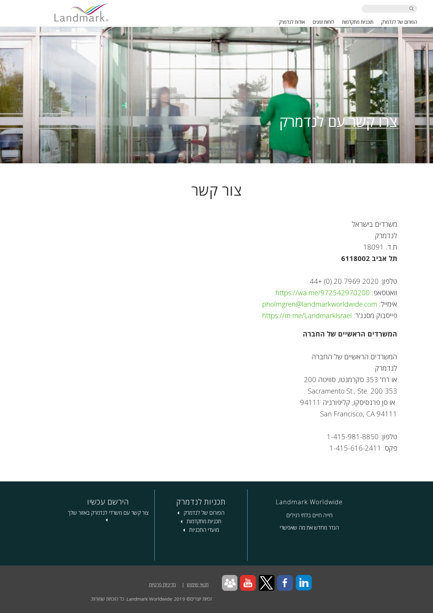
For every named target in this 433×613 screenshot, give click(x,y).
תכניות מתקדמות (203, 521)
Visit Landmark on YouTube (248, 583)
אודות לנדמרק (292, 22)
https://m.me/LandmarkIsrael (307, 315)
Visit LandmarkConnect (229, 583)
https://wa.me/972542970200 (322, 292)
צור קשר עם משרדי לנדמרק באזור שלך (108, 512)
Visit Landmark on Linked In (304, 583)
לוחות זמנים (323, 22)
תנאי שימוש (198, 584)
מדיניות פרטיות (162, 584)
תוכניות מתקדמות (357, 22)
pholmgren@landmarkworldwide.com (319, 304)
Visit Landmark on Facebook (285, 583)
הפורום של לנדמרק (399, 22)
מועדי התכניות (203, 529)
